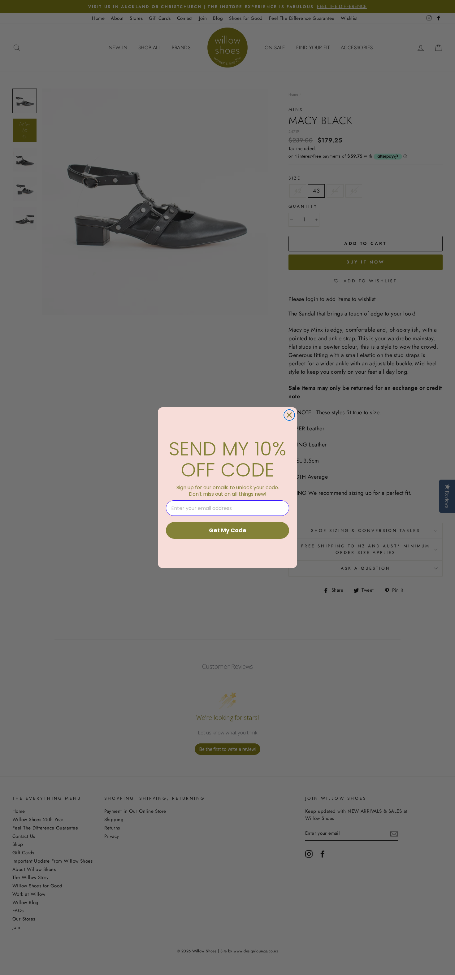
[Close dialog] (289, 415)
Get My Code (227, 530)
